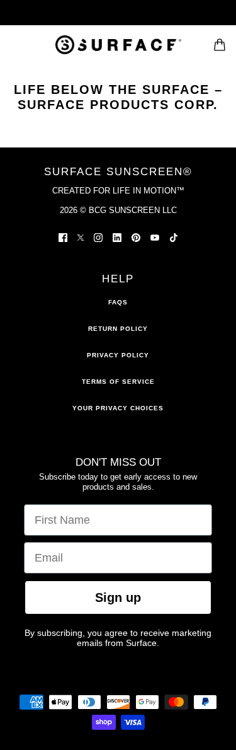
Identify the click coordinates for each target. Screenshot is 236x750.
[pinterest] (135, 237)
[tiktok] (173, 237)
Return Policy (118, 328)
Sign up (118, 597)
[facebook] (62, 237)
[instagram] (98, 237)
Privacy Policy (118, 355)
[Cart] (219, 44)
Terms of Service (118, 381)
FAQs (118, 302)
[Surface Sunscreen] (118, 44)
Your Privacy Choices (118, 408)
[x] (80, 237)
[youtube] (154, 237)
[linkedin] (117, 237)
